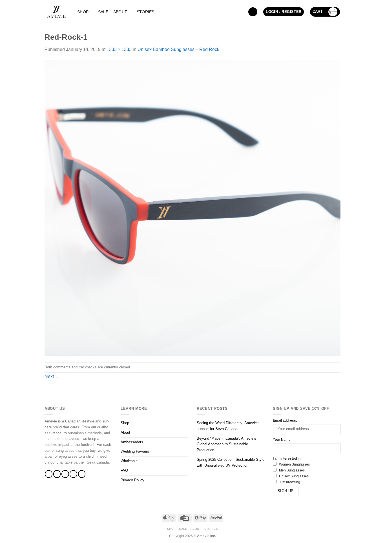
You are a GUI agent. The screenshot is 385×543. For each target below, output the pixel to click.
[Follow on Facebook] (48, 474)
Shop (82, 12)
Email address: (285, 420)
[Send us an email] (73, 474)
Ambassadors (132, 442)
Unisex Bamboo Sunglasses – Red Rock (178, 49)
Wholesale (129, 461)
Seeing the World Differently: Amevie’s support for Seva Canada (228, 426)
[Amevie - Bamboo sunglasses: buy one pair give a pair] (57, 12)
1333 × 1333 (119, 49)
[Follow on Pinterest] (82, 474)
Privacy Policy (132, 480)
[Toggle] (185, 423)
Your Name (282, 439)
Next (52, 376)
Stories (145, 12)
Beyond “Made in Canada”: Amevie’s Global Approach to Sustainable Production (226, 444)
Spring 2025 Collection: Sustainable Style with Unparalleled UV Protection (230, 462)
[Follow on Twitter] (65, 474)
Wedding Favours (135, 451)
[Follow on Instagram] (57, 474)
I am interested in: (287, 458)
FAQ (124, 470)
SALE (103, 12)
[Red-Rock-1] (192, 207)
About (120, 12)
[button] (252, 12)
